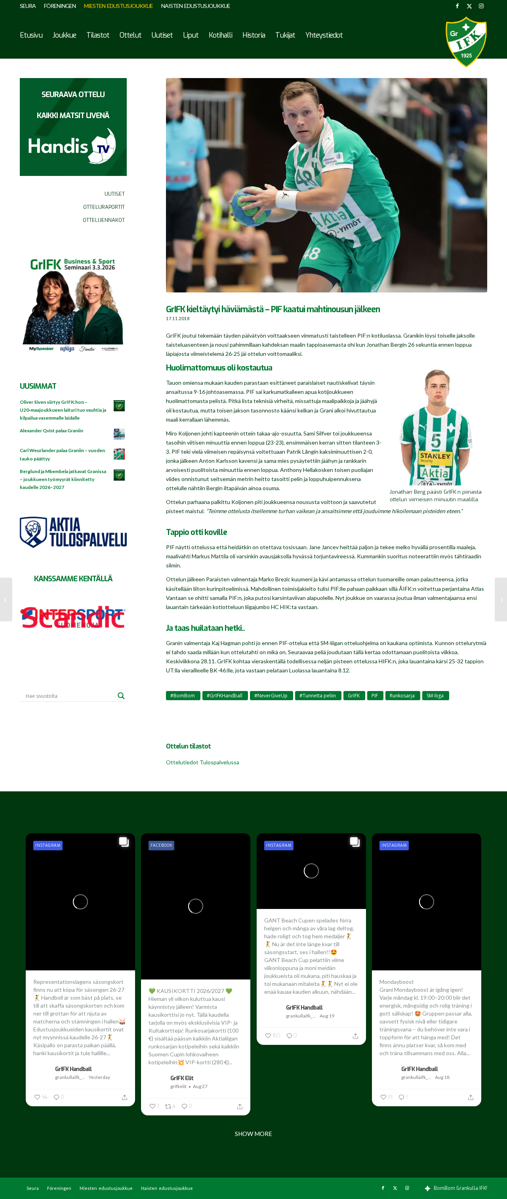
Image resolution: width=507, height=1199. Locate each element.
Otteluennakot (104, 220)
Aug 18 (442, 1077)
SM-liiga (435, 695)
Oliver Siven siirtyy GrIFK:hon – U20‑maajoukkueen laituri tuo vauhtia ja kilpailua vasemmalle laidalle (63, 410)
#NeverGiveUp (271, 695)
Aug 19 (327, 1016)
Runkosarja (402, 695)
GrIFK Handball (73, 1069)
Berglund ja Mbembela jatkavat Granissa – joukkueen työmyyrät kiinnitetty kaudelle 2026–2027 (63, 479)
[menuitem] (30, 6)
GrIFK (354, 695)
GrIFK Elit (181, 1078)
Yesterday (99, 1077)
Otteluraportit (104, 207)
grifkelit (178, 1086)
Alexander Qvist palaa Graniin (51, 430)
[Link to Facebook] (457, 6)
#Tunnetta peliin (317, 695)
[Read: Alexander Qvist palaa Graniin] (119, 435)
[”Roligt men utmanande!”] (6, 599)
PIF (375, 695)
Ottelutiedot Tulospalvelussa (202, 762)
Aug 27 (200, 1086)
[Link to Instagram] (481, 6)
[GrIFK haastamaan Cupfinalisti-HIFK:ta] (501, 599)
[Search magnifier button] (121, 695)
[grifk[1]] (466, 42)
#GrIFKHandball (224, 695)
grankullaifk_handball (71, 1077)
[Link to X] (469, 6)
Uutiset (115, 194)
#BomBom (182, 695)
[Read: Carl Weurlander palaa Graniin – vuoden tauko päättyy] (119, 454)
